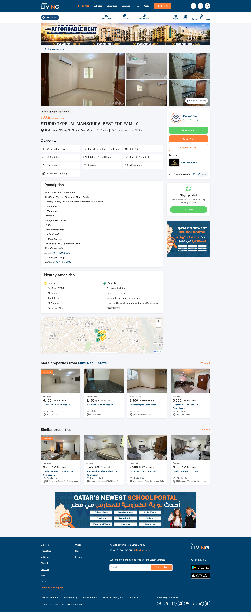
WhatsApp (190, 130)
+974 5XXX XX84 (62, 253)
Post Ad (164, 6)
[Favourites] (200, 6)
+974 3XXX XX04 (62, 262)
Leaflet (159, 351)
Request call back (188, 147)
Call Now (190, 139)
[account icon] (207, 6)
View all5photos (198, 101)
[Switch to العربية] (193, 6)
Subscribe (161, 567)
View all (205, 363)
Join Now (188, 209)
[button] (50, 5)
